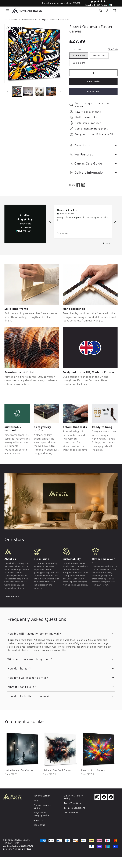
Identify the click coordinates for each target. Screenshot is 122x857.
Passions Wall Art (29, 19)
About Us (38, 820)
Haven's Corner (41, 795)
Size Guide (113, 49)
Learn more (10, 596)
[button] (7, 10)
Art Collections (10, 19)
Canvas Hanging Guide (42, 806)
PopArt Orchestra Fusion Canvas (56, 19)
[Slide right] (60, 91)
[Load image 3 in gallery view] (39, 92)
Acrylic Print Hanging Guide (41, 814)
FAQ (35, 800)
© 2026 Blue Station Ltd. (15, 840)
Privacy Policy (71, 812)
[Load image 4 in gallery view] (51, 92)
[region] (82, 221)
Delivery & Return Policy (73, 797)
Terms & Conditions (74, 807)
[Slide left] (7, 91)
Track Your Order (73, 803)
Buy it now (93, 91)
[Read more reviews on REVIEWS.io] (25, 232)
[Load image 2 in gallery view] (28, 92)
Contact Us (39, 824)
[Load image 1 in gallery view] (17, 92)
